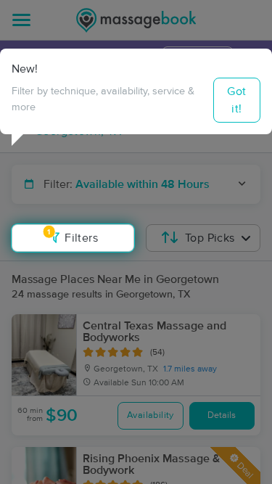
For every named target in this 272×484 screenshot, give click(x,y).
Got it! (236, 100)
